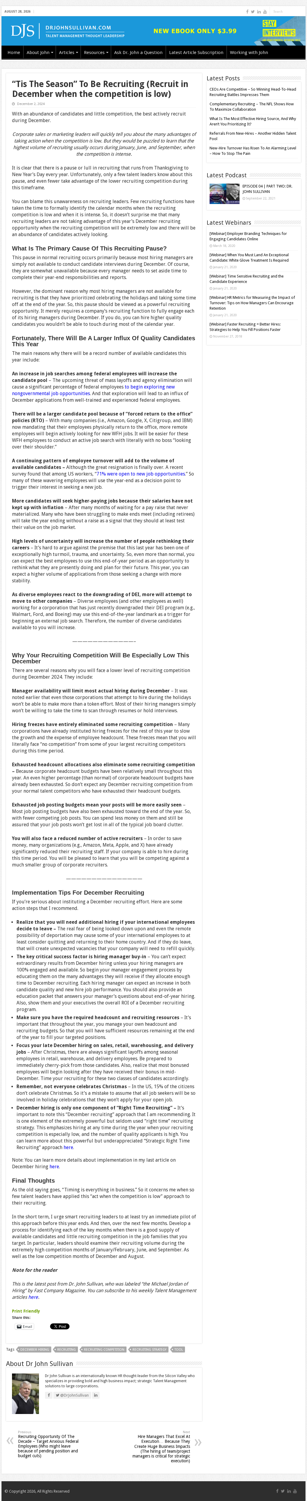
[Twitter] (252, 11)
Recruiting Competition (104, 1350)
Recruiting (66, 1350)
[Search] (301, 11)
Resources (94, 52)
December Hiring (34, 1350)
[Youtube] (265, 11)
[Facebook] (247, 11)
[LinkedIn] (259, 11)
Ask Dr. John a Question (138, 52)
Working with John (249, 52)
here (68, 1147)
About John (38, 52)
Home (13, 52)
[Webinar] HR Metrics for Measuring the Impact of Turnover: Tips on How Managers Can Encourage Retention (252, 303)
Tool (178, 1350)
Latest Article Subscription (196, 52)
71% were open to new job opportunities (141, 474)
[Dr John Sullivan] (153, 31)
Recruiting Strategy (149, 1350)
